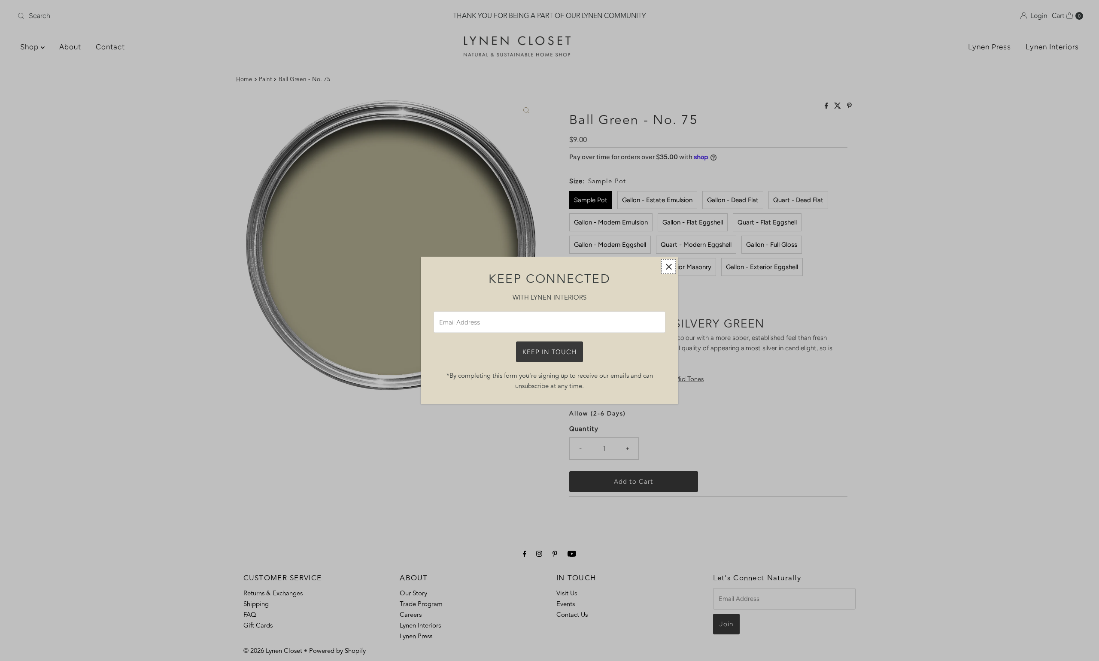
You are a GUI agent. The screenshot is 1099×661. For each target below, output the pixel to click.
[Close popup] (668, 266)
